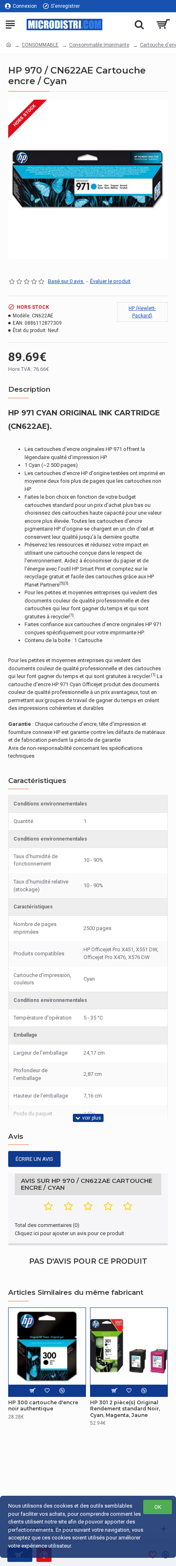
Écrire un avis (34, 1159)
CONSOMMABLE (40, 45)
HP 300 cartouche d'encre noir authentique (43, 1405)
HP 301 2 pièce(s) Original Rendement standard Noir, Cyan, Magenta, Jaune (125, 1408)
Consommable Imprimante (99, 45)
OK (157, 1507)
